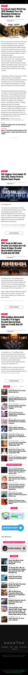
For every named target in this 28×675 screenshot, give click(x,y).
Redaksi (16, 647)
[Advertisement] (14, 153)
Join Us (11, 647)
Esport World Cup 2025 (8, 120)
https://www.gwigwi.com (21, 670)
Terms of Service (23, 647)
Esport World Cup (16, 118)
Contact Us (14, 649)
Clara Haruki (10, 20)
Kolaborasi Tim (19, 120)
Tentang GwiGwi (4, 647)
